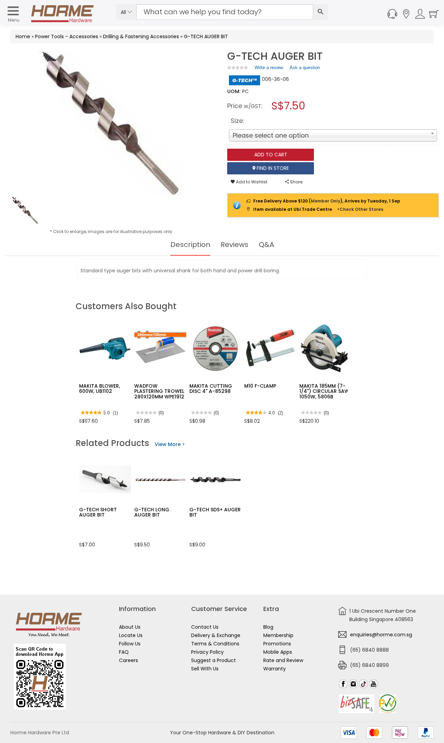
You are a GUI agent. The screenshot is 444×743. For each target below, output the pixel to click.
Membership (278, 635)
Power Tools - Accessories (66, 36)
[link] (237, 67)
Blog (268, 627)
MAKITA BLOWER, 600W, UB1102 (99, 388)
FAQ (124, 652)
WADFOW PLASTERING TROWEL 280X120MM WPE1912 (159, 391)
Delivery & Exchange (215, 635)
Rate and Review (283, 660)
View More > (170, 444)
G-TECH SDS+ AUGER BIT (215, 512)
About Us (129, 627)
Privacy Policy (207, 652)
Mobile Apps (277, 652)
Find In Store (272, 168)
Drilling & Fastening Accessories (141, 36)
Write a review (269, 69)
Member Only (325, 201)
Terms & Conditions (215, 643)
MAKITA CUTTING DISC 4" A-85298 (210, 388)
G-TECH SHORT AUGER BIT (98, 512)
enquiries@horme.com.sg (381, 634)
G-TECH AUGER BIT (206, 36)
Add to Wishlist (251, 182)
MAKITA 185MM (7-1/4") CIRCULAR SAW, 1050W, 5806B (324, 391)
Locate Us (131, 635)
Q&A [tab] (266, 244)
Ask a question (305, 67)
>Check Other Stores (360, 209)
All (124, 12)
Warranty (274, 668)
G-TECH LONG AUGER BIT (151, 512)
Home (23, 36)
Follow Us (129, 643)
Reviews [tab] (234, 244)
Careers (128, 660)
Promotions (277, 643)
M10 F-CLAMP (260, 385)
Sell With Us (205, 668)
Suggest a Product (213, 660)
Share (295, 182)
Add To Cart (270, 154)
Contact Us (205, 627)
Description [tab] (190, 244)
